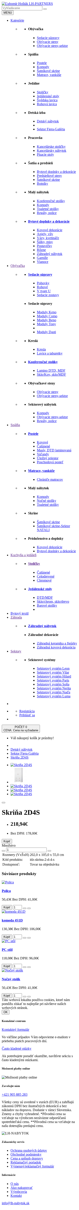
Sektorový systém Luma (53, 696)
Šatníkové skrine (48, 71)
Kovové (42, 442)
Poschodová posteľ (50, 462)
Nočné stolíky (46, 500)
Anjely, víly (45, 234)
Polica (6, 891)
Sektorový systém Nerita (54, 688)
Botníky (42, 183)
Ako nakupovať (22, 1188)
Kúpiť (7, 841)
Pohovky (43, 283)
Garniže (42, 258)
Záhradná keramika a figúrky (57, 643)
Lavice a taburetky (50, 353)
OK (6, 1012)
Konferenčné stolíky (51, 201)
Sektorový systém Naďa (53, 692)
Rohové (42, 287)
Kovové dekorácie (49, 230)
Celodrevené (45, 576)
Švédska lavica (47, 100)
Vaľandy (43, 454)
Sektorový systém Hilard (54, 676)
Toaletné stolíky (48, 209)
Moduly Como (47, 316)
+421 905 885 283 (14, 1094)
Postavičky (44, 246)
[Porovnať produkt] (29, 908)
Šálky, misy (45, 242)
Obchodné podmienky (26, 1154)
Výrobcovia (19, 1191)
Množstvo (9, 845)
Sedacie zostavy (48, 295)
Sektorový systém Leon (53, 668)
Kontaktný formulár (15, 1029)
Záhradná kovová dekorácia (56, 647)
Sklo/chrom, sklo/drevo (53, 601)
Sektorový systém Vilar (53, 672)
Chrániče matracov (50, 479)
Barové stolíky (47, 605)
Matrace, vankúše (49, 75)
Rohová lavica (47, 104)
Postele (42, 63)
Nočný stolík (11, 979)
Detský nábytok (48, 121)
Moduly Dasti (46, 332)
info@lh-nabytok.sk (15, 1203)
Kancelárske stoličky (51, 146)
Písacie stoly (45, 154)
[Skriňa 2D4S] (21, 765)
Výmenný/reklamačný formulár (32, 1166)
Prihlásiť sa (27, 715)
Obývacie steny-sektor (52, 46)
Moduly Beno (46, 320)
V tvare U (44, 291)
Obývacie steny (47, 42)
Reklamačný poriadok (26, 1162)
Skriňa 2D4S (20, 757)
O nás (15, 1184)
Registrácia (27, 711)
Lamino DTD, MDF (51, 370)
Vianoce (42, 262)
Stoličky (42, 92)
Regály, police (47, 213)
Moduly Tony (46, 324)
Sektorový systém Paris (53, 680)
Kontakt (16, 1195)
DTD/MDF (45, 597)
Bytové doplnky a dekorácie (56, 172)
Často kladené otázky (16, 1048)
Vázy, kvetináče (48, 238)
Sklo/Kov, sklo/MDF (51, 374)
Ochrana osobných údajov (29, 1150)
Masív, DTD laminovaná (54, 450)
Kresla (41, 349)
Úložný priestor (47, 458)
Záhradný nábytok (49, 254)
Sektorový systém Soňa (53, 684)
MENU (8, 12)
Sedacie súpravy (48, 38)
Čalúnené (43, 446)
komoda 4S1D (12, 920)
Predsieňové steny (49, 175)
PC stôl (7, 949)
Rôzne (41, 250)
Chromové (44, 580)
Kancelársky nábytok (51, 150)
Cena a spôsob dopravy (27, 1158)
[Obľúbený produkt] (3, 802)
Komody (43, 67)
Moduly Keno (46, 312)
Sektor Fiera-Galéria (51, 129)
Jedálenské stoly (48, 96)
